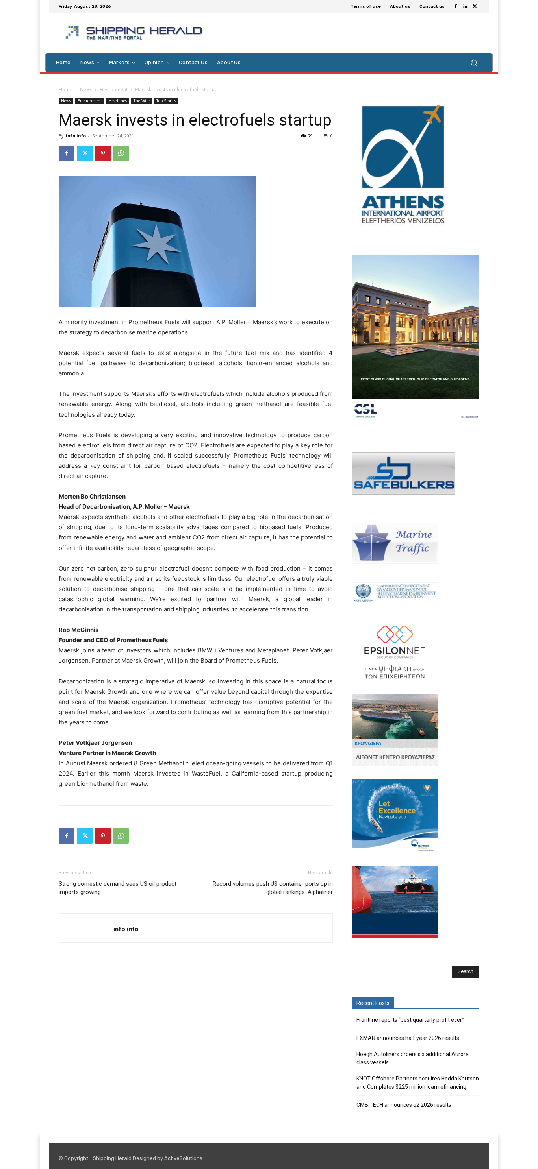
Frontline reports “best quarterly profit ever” (410, 1020)
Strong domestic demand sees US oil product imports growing (117, 888)
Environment (114, 89)
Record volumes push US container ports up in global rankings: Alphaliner (273, 888)
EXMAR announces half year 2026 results (407, 1038)
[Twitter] (474, 6)
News (86, 89)
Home (65, 89)
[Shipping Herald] (135, 33)
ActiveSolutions (183, 1158)
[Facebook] (455, 6)
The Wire (142, 100)
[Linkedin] (465, 6)
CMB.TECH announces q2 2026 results (403, 1105)
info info (76, 136)
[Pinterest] (103, 153)
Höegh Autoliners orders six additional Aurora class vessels (412, 1058)
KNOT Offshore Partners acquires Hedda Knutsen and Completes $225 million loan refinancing (417, 1082)
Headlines (118, 100)
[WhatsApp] (121, 153)
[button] (473, 62)
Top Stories (166, 100)
